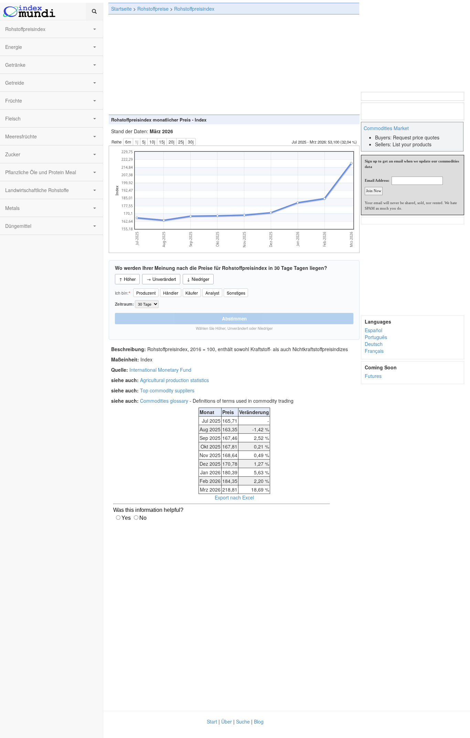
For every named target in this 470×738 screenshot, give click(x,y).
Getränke (15, 64)
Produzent (146, 293)
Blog (259, 721)
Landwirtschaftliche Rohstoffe (37, 190)
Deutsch (374, 343)
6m (128, 142)
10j (152, 142)
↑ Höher (127, 279)
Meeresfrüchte (21, 136)
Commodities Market (386, 128)
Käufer (191, 293)
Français (374, 350)
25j (181, 142)
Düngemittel (18, 225)
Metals (12, 207)
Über (226, 721)
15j (162, 142)
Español (373, 330)
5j (144, 142)
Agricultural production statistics (174, 380)
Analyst (212, 293)
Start (212, 721)
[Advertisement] (233, 64)
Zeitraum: (125, 304)
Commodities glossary (164, 400)
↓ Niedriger (198, 279)
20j (171, 142)
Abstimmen (234, 318)
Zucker (12, 154)
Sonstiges (236, 293)
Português (376, 337)
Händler (170, 293)
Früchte (13, 100)
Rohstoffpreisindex (25, 28)
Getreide (14, 82)
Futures (373, 375)
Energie (13, 46)
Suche (243, 721)
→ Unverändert (161, 279)
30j (191, 142)
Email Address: (377, 180)
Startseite (121, 8)
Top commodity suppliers (167, 390)
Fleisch (13, 118)
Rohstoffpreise (153, 8)
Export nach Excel (234, 497)
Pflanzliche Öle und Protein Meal (40, 172)
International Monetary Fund (160, 369)
